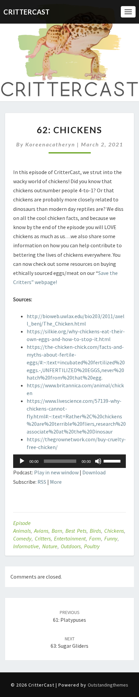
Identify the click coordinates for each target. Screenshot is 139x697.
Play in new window (56, 472)
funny (110, 538)
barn (57, 530)
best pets (75, 530)
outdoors (71, 546)
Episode (22, 523)
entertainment (70, 538)
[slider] (113, 460)
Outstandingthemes (108, 685)
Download (94, 472)
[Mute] (98, 461)
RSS (41, 481)
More (56, 481)
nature (49, 546)
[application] (69, 461)
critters (43, 538)
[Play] (22, 461)
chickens (114, 530)
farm (95, 538)
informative (26, 546)
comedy (22, 538)
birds (95, 530)
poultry (92, 546)
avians (41, 530)
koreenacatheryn (50, 144)
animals (22, 530)
